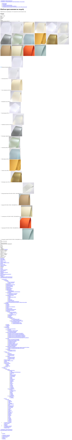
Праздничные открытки (10, 310)
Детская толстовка (11, 358)
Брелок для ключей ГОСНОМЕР (13, 339)
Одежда (1, 260)
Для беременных (13, 390)
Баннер (9, 296)
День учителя (12, 376)
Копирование (8, 283)
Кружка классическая (11, 328)
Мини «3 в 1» (12, 318)
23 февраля (10, 401)
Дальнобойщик (12, 375)
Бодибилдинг (12, 379)
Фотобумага (10, 299)
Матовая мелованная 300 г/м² (6, 67)
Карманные (10, 315)
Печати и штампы (3, 265)
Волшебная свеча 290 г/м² (6, 101)
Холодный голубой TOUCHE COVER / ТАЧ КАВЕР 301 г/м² (12, 239)
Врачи (11, 377)
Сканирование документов (12, 293)
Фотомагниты (8, 329)
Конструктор (4, 3)
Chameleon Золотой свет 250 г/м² (7, 124)
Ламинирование (11, 290)
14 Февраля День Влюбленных (15, 372)
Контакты (2, 271)
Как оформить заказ (7, 426)
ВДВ (11, 373)
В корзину (2, 249)
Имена (11, 378)
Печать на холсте (3, 261)
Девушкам (10, 410)
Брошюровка (8, 287)
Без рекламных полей (15, 319)
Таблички (2, 266)
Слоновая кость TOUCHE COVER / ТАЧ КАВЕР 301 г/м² (11, 216)
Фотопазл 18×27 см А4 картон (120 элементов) (16, 334)
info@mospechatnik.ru (16, 1)
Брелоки (7, 338)
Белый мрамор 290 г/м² (5, 113)
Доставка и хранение (3, 269)
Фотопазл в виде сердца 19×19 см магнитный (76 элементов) (18, 337)
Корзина (3, 433)
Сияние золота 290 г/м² (5, 170)
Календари (8, 311)
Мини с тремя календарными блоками (16, 320)
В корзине (6, 249)
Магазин (1, 275)
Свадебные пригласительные (7, 5)
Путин (9, 417)
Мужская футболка (11, 370)
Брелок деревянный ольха (12, 344)
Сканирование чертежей (12, 294)
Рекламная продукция (10, 295)
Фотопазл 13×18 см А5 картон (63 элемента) (15, 333)
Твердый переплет (9, 288)
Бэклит (9, 297)
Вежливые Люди (13, 374)
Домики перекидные (13, 312)
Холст (9, 298)
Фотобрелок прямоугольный (13, 343)
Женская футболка (11, 354)
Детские (9, 408)
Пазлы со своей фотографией (11, 332)
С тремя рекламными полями (17, 323)
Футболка (8, 352)
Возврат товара (6, 427)
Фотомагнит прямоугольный (13, 330)
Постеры (9, 316)
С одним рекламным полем (16, 322)
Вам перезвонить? (9, 0)
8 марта (11, 389)
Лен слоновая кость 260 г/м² (6, 90)
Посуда (1, 268)
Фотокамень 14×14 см (12, 350)
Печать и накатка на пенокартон (13, 301)
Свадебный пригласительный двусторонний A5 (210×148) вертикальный (14, 6)
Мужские (9, 412)
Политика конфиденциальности (5, 274)
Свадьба (11, 386)
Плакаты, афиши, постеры (4, 262)
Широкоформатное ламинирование (14, 291)
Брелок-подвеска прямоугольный (13, 340)
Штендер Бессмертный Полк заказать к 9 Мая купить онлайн (16, 302)
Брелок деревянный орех (12, 345)
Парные (11, 381)
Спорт (11, 384)
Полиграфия (4, 4)
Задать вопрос (22, 1)
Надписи (11, 391)
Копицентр (2, 258)
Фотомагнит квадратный (12, 331)
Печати (7, 364)
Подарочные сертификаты (10, 306)
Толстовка (8, 356)
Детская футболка (11, 355)
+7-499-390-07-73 (3, 0)
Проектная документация (10, 284)
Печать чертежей (11, 282)
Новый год (10, 413)
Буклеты (7, 324)
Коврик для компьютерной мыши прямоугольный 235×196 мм (18, 347)
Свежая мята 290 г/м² (5, 147)
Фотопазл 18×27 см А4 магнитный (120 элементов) (16, 335)
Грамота (7, 326)
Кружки (7, 399)
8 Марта (9, 400)
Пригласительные (9, 308)
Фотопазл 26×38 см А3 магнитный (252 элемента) (16, 336)
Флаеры (7, 305)
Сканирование (8, 292)
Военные (11, 383)
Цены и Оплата (3, 270)
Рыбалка (11, 385)
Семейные (12, 397)
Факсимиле (8, 365)
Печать (7, 281)
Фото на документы (9, 286)
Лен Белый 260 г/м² (5, 78)
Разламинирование (9, 285)
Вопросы (1, 273)
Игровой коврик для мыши (10, 346)
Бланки (7, 307)
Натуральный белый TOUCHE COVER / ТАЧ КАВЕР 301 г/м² (12, 193)
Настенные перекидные (12, 314)
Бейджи (1, 263)
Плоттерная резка (11, 300)
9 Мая (11, 371)
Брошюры (8, 325)
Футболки (8, 369)
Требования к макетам (4, 272)
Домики (11, 313)
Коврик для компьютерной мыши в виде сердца (16, 348)
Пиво (11, 382)
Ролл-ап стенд (2, 264)
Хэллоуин (12, 387)
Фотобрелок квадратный (12, 341)
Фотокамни (8, 349)
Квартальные (10, 317)
